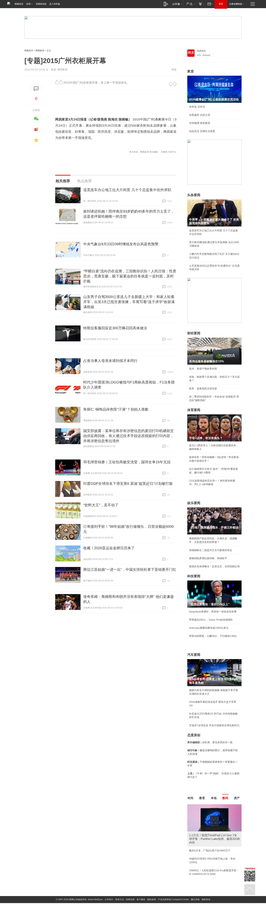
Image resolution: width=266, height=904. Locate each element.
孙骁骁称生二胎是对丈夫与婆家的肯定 (210, 550)
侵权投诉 (206, 899)
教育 (202, 798)
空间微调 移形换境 (199, 123)
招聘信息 (130, 899)
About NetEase (95, 899)
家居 (190, 71)
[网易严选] (189, 4)
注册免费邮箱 (235, 4)
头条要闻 (193, 195)
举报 (173, 69)
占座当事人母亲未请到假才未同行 (110, 361)
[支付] (201, 4)
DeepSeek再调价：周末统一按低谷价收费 (213, 611)
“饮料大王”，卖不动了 (100, 505)
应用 (28, 4)
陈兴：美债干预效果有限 (203, 368)
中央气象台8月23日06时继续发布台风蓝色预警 (120, 244)
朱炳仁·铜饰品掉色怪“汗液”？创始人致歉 (116, 409)
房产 (237, 798)
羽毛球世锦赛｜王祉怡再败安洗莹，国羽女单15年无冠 (126, 462)
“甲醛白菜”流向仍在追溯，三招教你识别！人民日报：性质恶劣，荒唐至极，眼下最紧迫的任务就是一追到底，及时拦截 (129, 276)
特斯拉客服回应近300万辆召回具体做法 (115, 328)
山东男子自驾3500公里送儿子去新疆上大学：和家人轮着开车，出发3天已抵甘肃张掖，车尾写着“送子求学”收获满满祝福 (129, 302)
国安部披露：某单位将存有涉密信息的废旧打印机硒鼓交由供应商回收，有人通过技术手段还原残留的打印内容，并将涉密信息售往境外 (128, 436)
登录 (221, 4)
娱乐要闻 (193, 503)
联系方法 (119, 899)
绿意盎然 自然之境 (199, 114)
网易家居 (39, 50)
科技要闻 (193, 576)
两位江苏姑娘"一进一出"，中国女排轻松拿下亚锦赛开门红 (129, 569)
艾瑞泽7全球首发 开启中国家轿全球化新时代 (214, 725)
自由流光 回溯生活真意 (202, 131)
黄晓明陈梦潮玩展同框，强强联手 (208, 558)
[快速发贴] (36, 88)
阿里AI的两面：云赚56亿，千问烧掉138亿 (213, 636)
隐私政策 (151, 899)
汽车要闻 (193, 655)
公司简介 (109, 899)
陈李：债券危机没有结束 (203, 388)
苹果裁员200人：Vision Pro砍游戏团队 (211, 619)
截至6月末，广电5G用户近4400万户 (209, 850)
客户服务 (141, 899)
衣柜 (158, 119)
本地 (214, 798)
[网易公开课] (177, 4)
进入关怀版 (54, 4)
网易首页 (19, 4)
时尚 (190, 798)
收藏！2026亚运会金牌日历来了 (109, 548)
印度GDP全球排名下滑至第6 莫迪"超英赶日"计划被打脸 (128, 484)
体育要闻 (193, 410)
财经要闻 (193, 333)
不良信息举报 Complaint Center (173, 899)
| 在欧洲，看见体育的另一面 (210, 742)
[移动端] (166, 4)
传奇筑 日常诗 (197, 106)
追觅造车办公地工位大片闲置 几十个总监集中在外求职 (127, 190)
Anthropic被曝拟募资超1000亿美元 (209, 627)
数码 (225, 798)
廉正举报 (195, 899)
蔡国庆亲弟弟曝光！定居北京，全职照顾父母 (214, 566)
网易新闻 (201, 51)
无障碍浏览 (41, 4)
